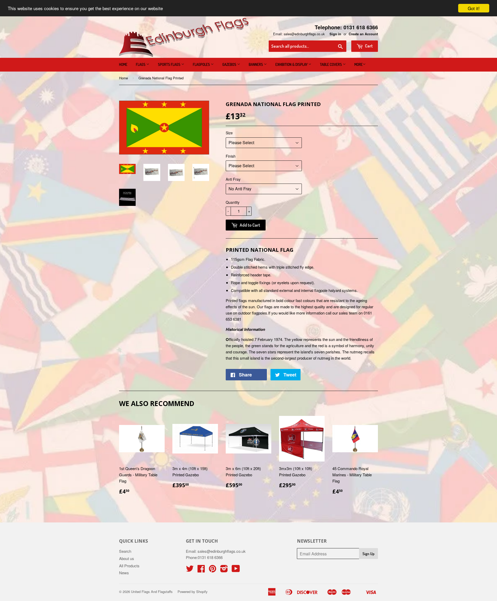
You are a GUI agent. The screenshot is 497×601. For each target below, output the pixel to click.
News (124, 572)
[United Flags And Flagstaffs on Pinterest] (212, 570)
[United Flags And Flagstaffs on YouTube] (236, 570)
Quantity (232, 202)
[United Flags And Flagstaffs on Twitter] (190, 570)
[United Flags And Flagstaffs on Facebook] (201, 570)
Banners (256, 64)
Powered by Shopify (193, 591)
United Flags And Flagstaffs (152, 591)
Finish (231, 156)
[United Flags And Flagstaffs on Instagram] (224, 570)
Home (123, 64)
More (358, 64)
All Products (129, 565)
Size (229, 132)
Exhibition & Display (291, 64)
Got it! (474, 8)
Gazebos (229, 64)
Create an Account (363, 34)
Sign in (335, 34)
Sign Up (368, 553)
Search (125, 551)
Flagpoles (202, 64)
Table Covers (331, 64)
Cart (368, 45)
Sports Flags (169, 64)
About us (126, 558)
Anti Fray (233, 179)
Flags (141, 64)
